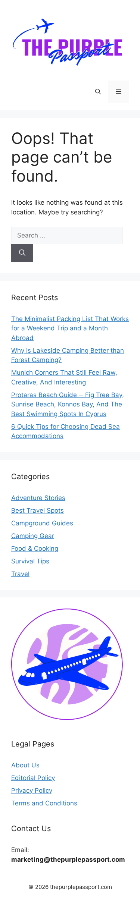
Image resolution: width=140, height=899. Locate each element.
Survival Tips (30, 561)
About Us (25, 765)
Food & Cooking (34, 548)
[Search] (22, 253)
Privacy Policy (31, 790)
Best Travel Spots (37, 510)
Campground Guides (42, 523)
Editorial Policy (33, 778)
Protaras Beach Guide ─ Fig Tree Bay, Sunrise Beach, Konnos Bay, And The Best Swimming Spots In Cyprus (67, 404)
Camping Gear (32, 536)
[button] (98, 92)
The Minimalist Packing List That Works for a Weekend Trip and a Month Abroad (70, 328)
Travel (20, 574)
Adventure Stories (38, 498)
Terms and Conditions (44, 803)
